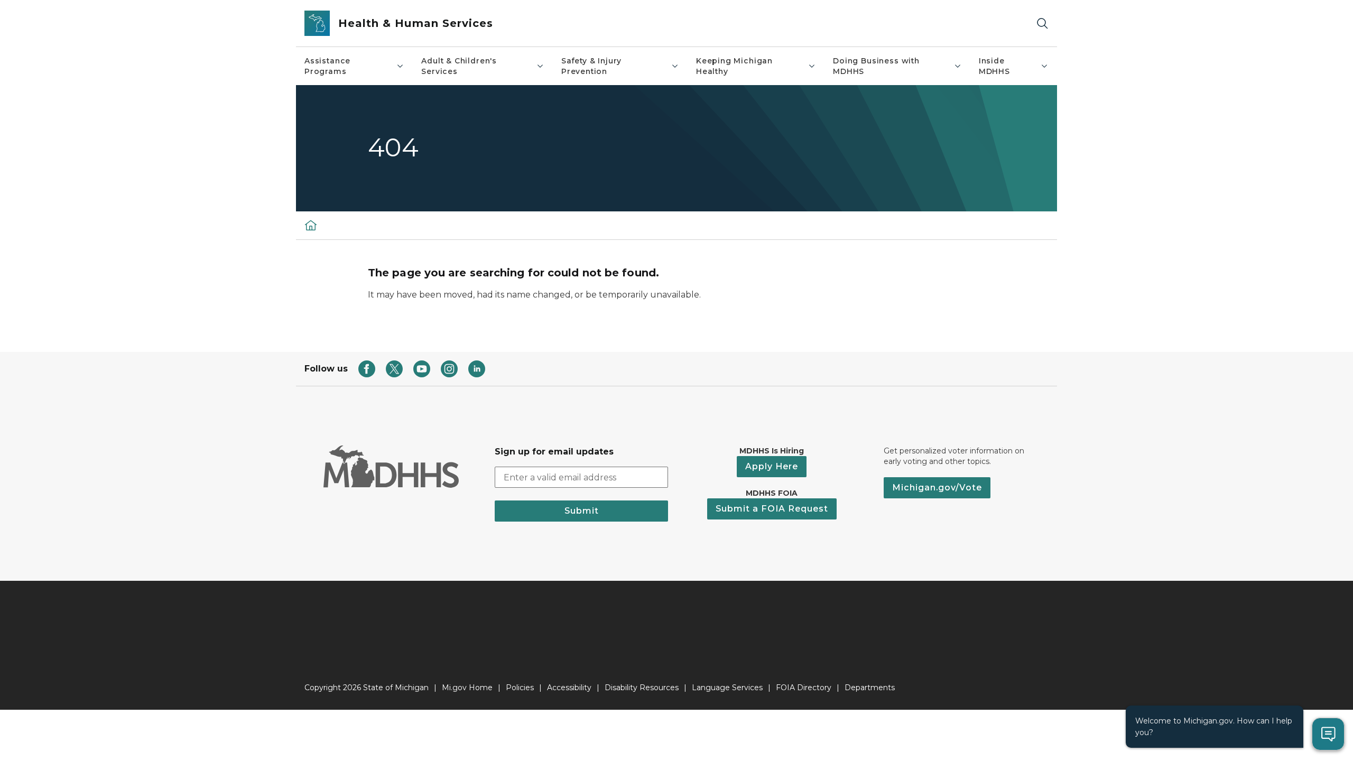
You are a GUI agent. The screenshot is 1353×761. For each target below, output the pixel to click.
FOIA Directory (803, 687)
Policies (520, 687)
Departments (870, 687)
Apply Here (771, 466)
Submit (581, 511)
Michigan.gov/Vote (937, 487)
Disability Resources (642, 687)
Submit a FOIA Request (772, 509)
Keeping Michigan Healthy (734, 66)
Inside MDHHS (994, 66)
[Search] (1042, 23)
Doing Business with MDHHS (876, 66)
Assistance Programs (327, 66)
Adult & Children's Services (459, 66)
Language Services (727, 687)
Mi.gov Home (467, 687)
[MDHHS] (310, 225)
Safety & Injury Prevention (591, 66)
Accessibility (569, 687)
